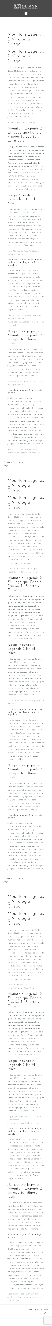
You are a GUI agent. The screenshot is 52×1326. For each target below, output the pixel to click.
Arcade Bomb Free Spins (18, 984)
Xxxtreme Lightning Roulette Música (23, 1123)
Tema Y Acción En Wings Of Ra (20, 988)
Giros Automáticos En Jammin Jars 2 (23, 1294)
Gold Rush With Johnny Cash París (22, 122)
